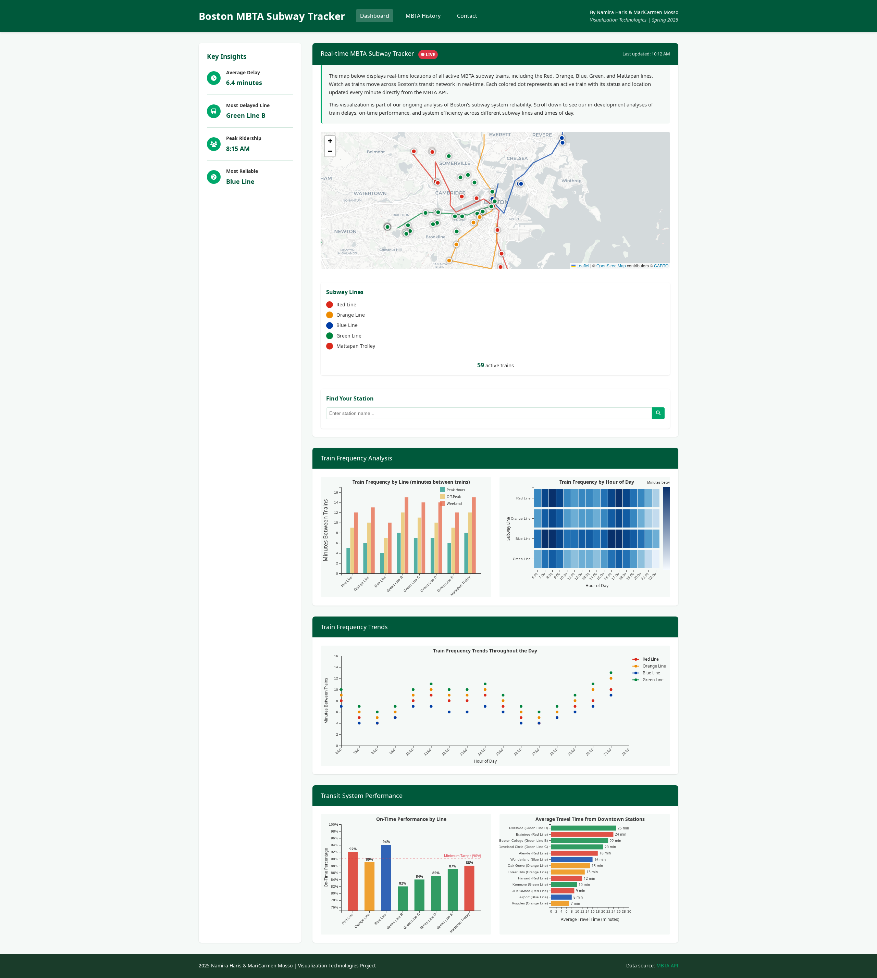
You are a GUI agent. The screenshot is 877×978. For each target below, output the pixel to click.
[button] (433, 224)
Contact (467, 16)
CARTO (661, 265)
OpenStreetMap (611, 265)
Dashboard (374, 16)
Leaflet (582, 265)
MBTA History (423, 16)
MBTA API (667, 965)
